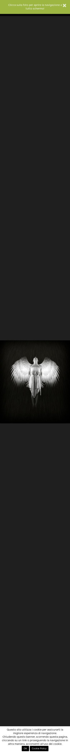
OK (25, 748)
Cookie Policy (39, 748)
